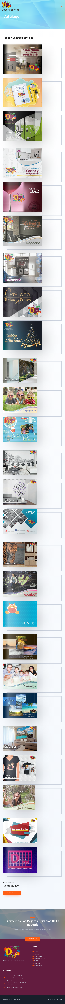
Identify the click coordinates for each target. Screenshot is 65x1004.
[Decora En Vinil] (6, 4)
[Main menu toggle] (61, 6)
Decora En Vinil (10, 9)
